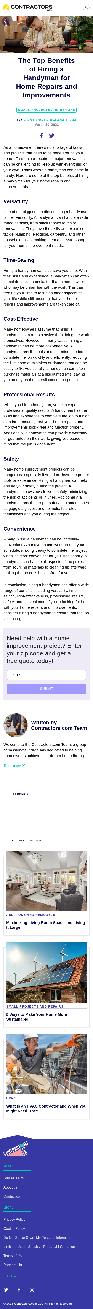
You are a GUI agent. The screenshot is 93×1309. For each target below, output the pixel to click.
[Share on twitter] (51, 135)
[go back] (6, 21)
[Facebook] (19, 1290)
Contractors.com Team (50, 120)
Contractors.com (25, 1303)
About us (10, 1187)
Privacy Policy (14, 1219)
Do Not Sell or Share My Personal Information (38, 1237)
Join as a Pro (13, 1178)
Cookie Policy (14, 1228)
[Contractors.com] (27, 9)
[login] (86, 8)
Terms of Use (13, 1256)
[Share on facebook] (42, 135)
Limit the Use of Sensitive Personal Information (39, 1247)
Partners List (13, 1265)
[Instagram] (32, 1290)
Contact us (11, 1196)
